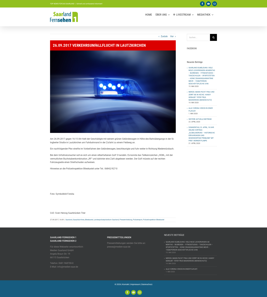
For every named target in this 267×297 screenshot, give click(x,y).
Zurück (164, 36)
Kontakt (125, 284)
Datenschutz (146, 284)
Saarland (68, 220)
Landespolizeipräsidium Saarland (106, 220)
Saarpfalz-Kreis (78, 220)
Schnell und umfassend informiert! (89, 4)
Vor (172, 36)
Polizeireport (137, 220)
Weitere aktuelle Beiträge (200, 119)
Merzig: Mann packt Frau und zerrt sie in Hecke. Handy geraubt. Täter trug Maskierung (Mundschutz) (190, 259)
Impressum (135, 284)
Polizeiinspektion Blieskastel (153, 220)
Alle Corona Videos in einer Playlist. (182, 269)
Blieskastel (89, 220)
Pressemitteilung (126, 220)
